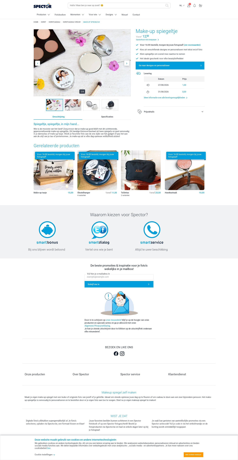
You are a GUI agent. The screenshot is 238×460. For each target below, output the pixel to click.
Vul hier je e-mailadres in (98, 274)
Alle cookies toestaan (193, 455)
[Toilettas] (141, 170)
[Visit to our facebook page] (116, 354)
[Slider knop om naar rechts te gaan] (126, 63)
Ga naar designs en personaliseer (154, 65)
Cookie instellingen (43, 454)
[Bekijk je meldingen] (195, 5)
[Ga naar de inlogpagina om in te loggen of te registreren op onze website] (189, 5)
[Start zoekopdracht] (167, 5)
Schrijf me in (93, 284)
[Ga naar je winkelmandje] (201, 5)
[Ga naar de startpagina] (46, 5)
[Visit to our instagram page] (122, 354)
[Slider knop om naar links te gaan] (37, 63)
